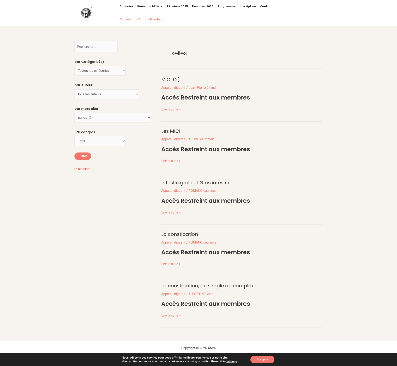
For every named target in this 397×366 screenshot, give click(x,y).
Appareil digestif (173, 88)
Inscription (248, 6)
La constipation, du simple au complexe (208, 285)
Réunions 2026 (202, 6)
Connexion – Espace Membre (141, 19)
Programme (227, 6)
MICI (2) (170, 79)
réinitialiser (82, 169)
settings (231, 361)
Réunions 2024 (148, 6)
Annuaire (126, 6)
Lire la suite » (171, 109)
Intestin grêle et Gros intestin (195, 182)
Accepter (262, 359)
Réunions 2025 (177, 6)
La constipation (179, 234)
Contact (266, 6)
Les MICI (170, 131)
